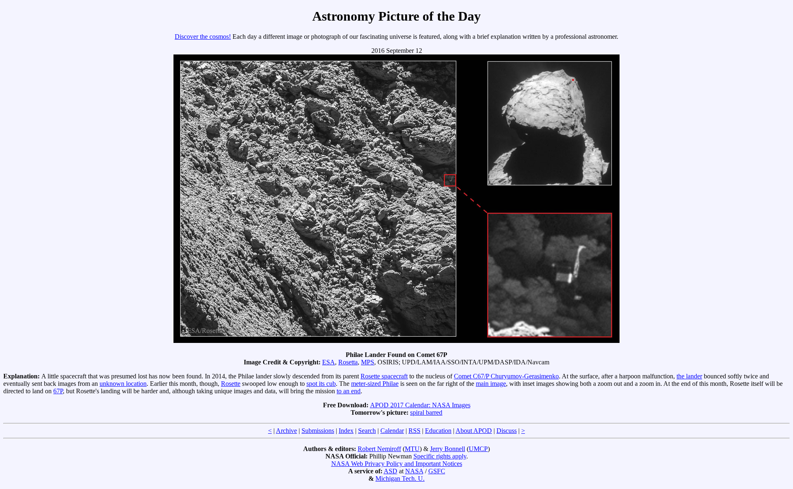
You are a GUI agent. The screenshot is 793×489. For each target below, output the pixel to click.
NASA (414, 471)
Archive (286, 430)
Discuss (506, 430)
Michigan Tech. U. (400, 478)
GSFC (436, 471)
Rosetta (348, 362)
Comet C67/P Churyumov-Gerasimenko (506, 376)
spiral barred (426, 412)
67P (58, 391)
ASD (390, 471)
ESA (328, 362)
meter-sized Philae (375, 383)
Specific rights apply (439, 456)
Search (367, 430)
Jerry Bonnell (447, 448)
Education (438, 430)
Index (346, 430)
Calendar (392, 430)
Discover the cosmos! (203, 36)
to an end (349, 391)
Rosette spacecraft (384, 376)
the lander (689, 376)
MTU (412, 448)
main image (491, 383)
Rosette (230, 383)
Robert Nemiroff (379, 448)
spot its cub (321, 383)
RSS (414, 430)
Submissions (318, 430)
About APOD (474, 430)
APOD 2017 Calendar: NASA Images (420, 405)
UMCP (478, 448)
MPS (367, 362)
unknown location (123, 383)
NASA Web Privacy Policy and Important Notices (396, 463)
